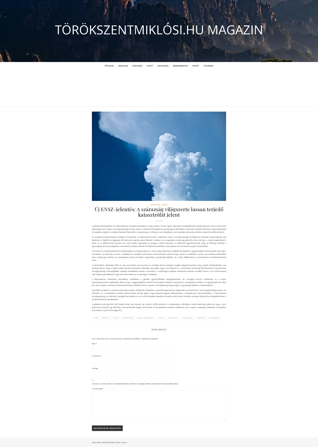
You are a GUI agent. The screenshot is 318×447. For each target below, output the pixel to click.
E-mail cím (97, 356)
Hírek (165, 205)
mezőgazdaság (187, 318)
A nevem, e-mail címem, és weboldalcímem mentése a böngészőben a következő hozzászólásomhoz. (135, 383)
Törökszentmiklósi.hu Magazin (159, 29)
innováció (161, 318)
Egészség (137, 65)
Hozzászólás (97, 388)
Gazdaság (163, 65)
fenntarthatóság (127, 318)
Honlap (95, 368)
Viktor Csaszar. (121, 442)
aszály (96, 318)
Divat (150, 65)
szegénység (201, 318)
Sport (195, 65)
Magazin (123, 65)
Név (94, 343)
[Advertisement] (159, 88)
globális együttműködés (145, 318)
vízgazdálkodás (214, 318)
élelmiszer (105, 318)
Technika (208, 65)
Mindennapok (180, 65)
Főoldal (109, 65)
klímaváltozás (173, 318)
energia (115, 318)
